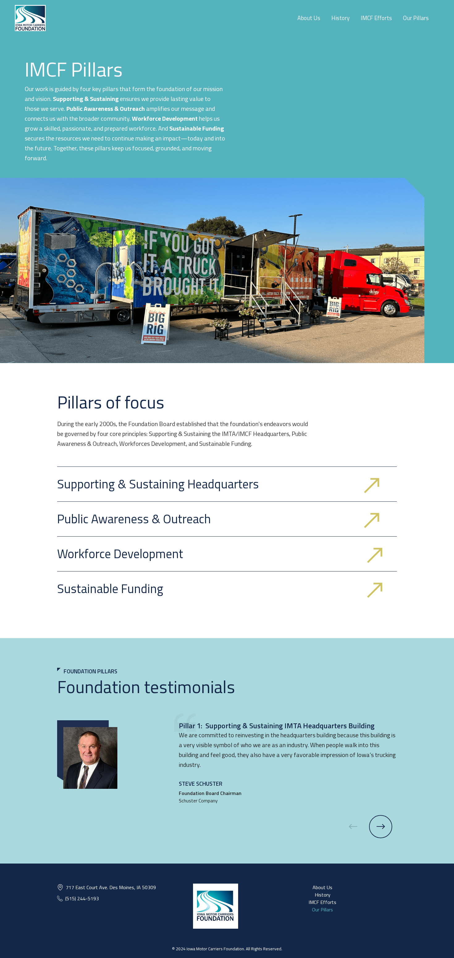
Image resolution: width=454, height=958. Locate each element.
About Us (308, 18)
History (340, 18)
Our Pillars (416, 18)
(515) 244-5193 (82, 898)
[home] (30, 18)
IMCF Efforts (376, 18)
